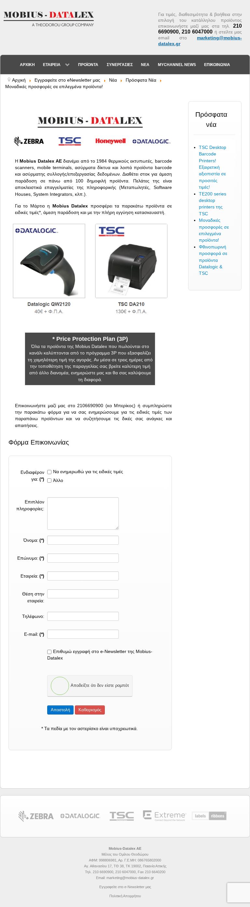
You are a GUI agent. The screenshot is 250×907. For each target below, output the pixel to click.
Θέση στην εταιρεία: (33, 597)
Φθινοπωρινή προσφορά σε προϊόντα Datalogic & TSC (213, 260)
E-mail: (34, 634)
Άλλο (58, 480)
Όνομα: (33, 540)
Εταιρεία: (32, 576)
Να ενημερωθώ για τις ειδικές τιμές (88, 471)
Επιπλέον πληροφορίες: (30, 505)
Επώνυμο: (30, 558)
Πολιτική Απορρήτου (125, 896)
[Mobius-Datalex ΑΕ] (52, 18)
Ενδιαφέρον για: (32, 475)
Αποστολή (60, 709)
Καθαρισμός (89, 709)
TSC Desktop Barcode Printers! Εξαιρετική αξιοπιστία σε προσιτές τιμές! (212, 167)
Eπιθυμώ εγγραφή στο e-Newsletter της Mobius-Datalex (99, 654)
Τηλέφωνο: (33, 616)
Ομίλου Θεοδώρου (133, 854)
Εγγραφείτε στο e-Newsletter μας (125, 887)
